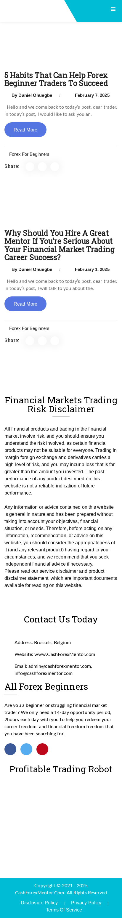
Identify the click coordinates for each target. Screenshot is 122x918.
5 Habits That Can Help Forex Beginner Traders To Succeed (56, 79)
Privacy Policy (86, 902)
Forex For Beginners (29, 154)
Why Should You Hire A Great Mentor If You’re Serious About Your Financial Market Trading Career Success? (59, 245)
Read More (25, 129)
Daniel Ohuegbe (35, 95)
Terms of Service (64, 909)
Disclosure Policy (39, 902)
